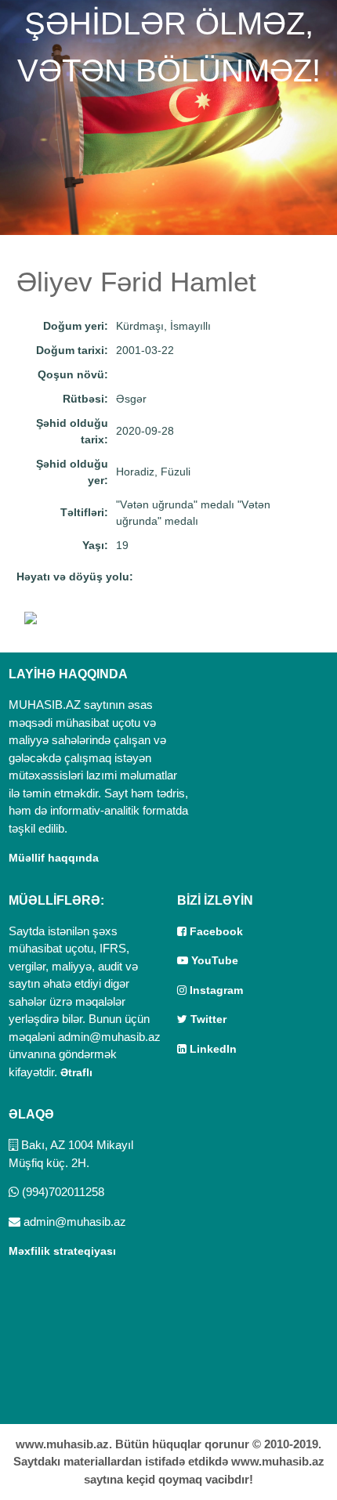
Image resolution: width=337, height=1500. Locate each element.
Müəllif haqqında (54, 857)
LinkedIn (212, 1049)
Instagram (215, 990)
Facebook (215, 931)
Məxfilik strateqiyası (62, 1251)
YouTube (213, 960)
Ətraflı (76, 1072)
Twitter (206, 1019)
